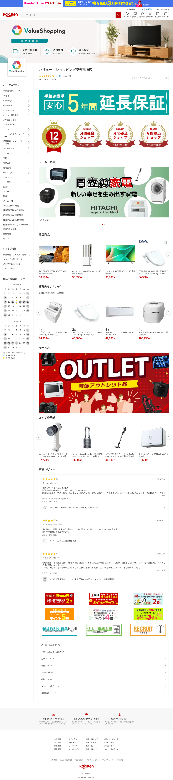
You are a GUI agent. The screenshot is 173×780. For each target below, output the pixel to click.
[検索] (118, 15)
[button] (163, 9)
